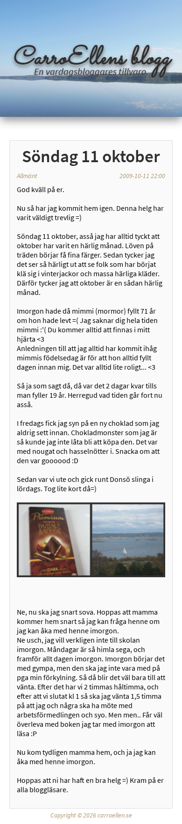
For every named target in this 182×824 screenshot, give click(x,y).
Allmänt (27, 176)
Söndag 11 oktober (91, 156)
